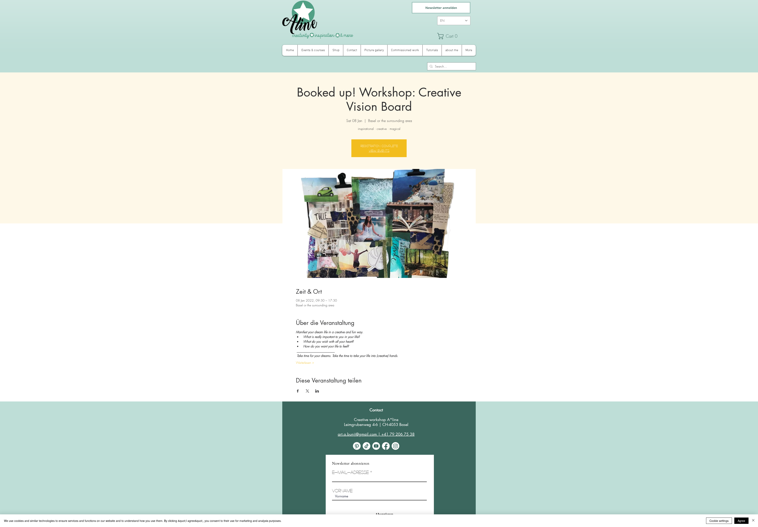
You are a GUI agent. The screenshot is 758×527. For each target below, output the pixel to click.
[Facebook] (386, 446)
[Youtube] (376, 446)
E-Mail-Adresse (350, 472)
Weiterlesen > (305, 362)
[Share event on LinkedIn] (317, 391)
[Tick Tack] (366, 446)
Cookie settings (719, 521)
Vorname (342, 490)
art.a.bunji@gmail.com (357, 434)
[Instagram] (395, 446)
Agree (741, 521)
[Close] (753, 521)
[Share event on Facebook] (298, 391)
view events (379, 150)
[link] (456, 36)
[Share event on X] (307, 391)
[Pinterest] (357, 446)
